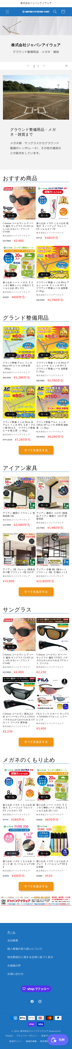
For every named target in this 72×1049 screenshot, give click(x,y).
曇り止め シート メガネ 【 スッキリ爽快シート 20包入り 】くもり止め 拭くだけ (19, 285)
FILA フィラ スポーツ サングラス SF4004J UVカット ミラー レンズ (52, 716)
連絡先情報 (31, 1041)
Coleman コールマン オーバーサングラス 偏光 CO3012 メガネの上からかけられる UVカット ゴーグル (52, 659)
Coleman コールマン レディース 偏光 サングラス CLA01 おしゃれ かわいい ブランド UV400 (18, 227)
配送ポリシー (15, 1041)
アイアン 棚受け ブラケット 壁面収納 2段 (19, 514)
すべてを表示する (36, 450)
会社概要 (12, 940)
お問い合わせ (15, 974)
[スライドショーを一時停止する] (68, 66)
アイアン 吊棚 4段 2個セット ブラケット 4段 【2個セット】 (52, 571)
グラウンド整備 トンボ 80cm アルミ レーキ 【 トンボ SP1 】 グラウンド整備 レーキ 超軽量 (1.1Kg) (52, 286)
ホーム (11, 932)
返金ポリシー (47, 1035)
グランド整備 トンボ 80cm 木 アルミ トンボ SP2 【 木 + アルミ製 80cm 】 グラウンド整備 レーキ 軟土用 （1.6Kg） (19, 426)
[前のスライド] (28, 66)
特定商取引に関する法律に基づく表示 (30, 957)
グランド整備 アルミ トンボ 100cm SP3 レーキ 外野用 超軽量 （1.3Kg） (52, 425)
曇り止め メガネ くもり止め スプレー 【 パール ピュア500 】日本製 (52, 864)
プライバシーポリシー (27, 1035)
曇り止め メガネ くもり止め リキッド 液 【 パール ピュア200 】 (19, 864)
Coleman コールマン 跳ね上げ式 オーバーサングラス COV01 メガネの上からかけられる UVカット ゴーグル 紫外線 (19, 718)
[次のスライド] (44, 66)
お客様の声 (14, 965)
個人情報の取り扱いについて (24, 948)
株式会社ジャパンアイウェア (34, 1030)
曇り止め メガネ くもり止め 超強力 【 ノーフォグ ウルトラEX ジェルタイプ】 (52, 226)
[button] (7, 12)
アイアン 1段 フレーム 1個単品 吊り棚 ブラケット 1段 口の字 (19, 571)
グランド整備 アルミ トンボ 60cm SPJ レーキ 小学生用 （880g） (17, 365)
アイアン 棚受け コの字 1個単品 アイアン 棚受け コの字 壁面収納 (52, 516)
